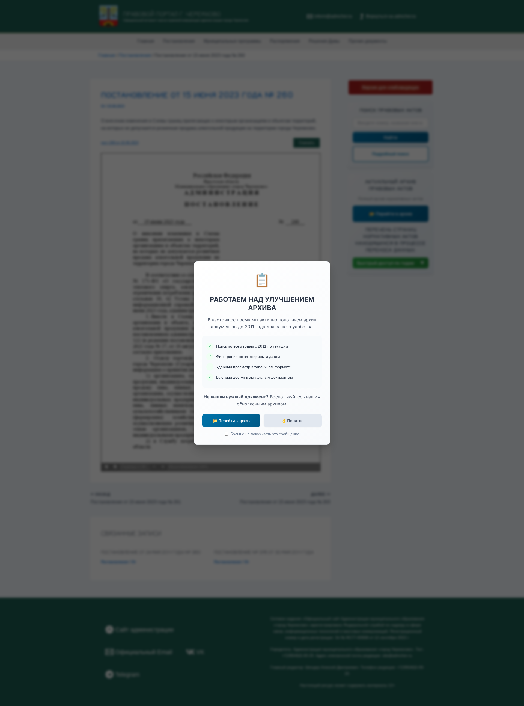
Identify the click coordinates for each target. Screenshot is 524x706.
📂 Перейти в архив (231, 420)
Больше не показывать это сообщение (264, 434)
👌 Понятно (293, 420)
